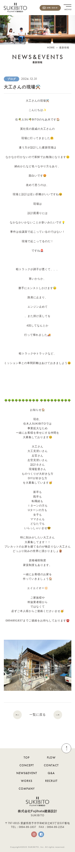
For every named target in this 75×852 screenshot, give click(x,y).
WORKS (26, 781)
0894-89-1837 (27, 827)
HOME (51, 47)
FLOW (51, 757)
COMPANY (27, 789)
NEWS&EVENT (26, 773)
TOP (27, 757)
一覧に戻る (37, 714)
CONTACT (51, 765)
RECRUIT (51, 781)
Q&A (51, 773)
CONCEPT (26, 765)
